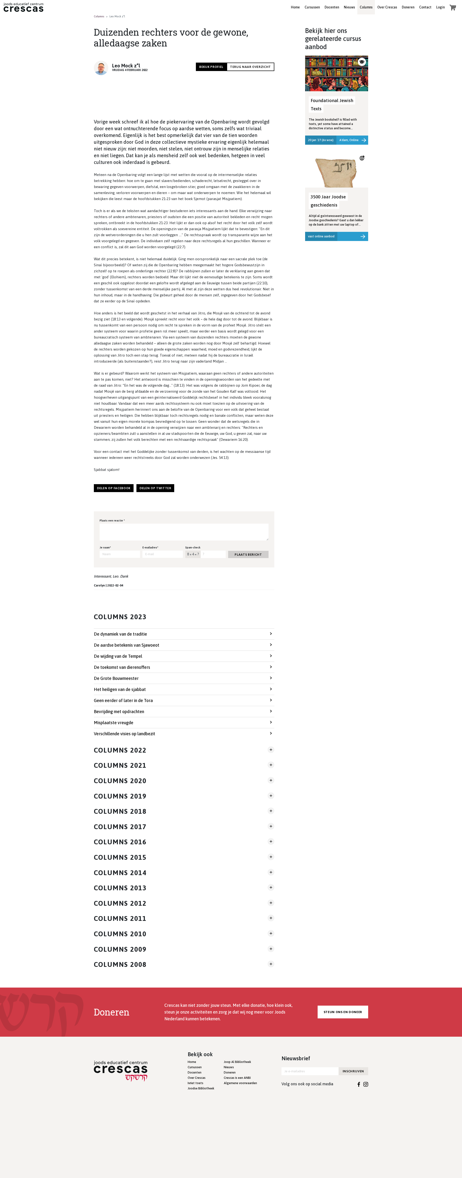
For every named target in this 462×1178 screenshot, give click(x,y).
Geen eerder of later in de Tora (123, 700)
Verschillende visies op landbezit (124, 733)
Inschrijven (353, 1071)
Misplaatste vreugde (113, 722)
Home (295, 7)
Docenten (332, 7)
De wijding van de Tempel (118, 656)
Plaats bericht (248, 554)
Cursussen (312, 7)
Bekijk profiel (211, 67)
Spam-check (192, 547)
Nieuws (349, 7)
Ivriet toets (195, 1083)
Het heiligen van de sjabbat (120, 689)
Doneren (408, 7)
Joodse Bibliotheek (201, 1088)
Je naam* (105, 547)
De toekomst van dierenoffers (122, 667)
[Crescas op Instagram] (365, 1084)
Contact (425, 7)
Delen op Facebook (113, 488)
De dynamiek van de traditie (120, 634)
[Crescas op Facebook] (359, 1084)
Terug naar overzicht (250, 67)
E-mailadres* (150, 547)
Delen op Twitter (155, 488)
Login (440, 7)
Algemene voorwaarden (240, 1083)
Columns (366, 7)
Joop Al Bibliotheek (237, 1062)
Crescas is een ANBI (237, 1078)
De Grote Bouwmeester (116, 678)
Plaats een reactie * (112, 520)
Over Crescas (387, 7)
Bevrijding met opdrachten (119, 711)
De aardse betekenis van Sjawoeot (126, 645)
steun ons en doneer (343, 1012)
